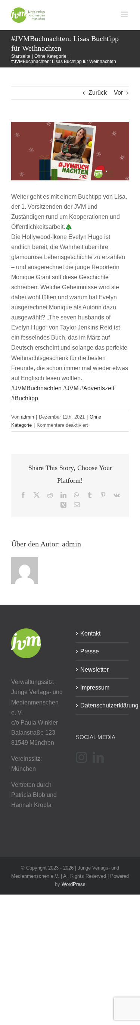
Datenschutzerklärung (102, 705)
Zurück (97, 92)
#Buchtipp (24, 398)
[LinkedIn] (98, 757)
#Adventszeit (97, 388)
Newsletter (94, 669)
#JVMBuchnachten (36, 388)
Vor (118, 92)
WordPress (73, 884)
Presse (89, 651)
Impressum (94, 687)
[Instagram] (81, 757)
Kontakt (90, 633)
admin (27, 417)
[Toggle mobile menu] (125, 14)
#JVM (70, 388)
